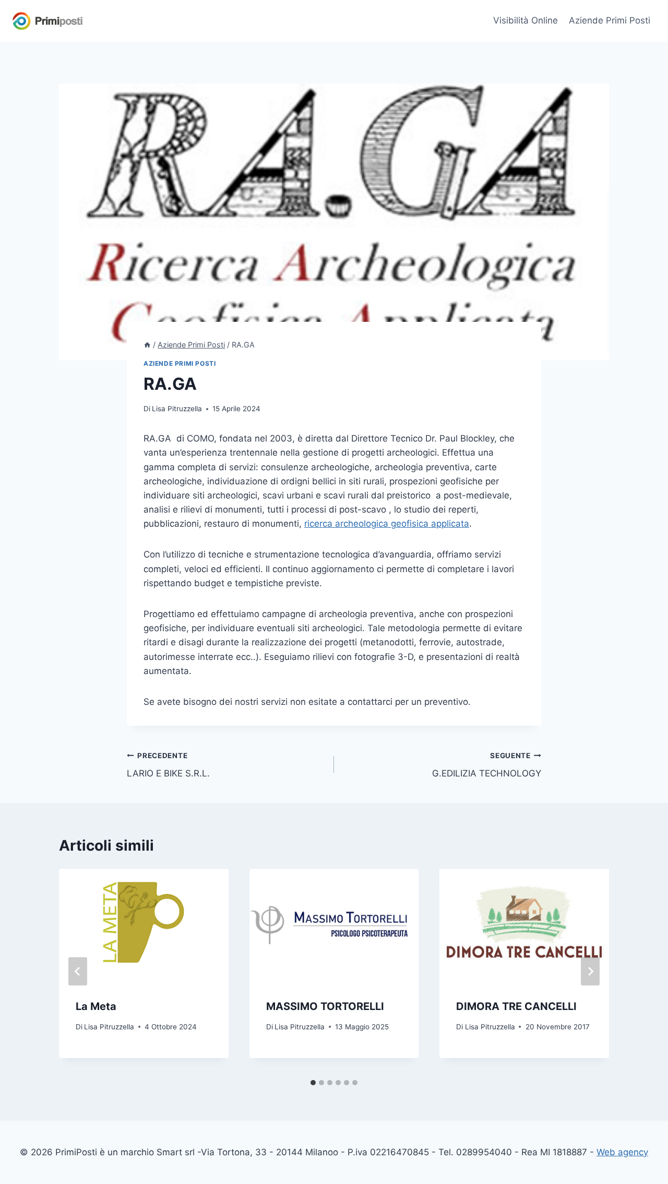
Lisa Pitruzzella (177, 408)
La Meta (96, 1006)
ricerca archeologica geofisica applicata (386, 523)
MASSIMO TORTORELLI (325, 1006)
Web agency (622, 1152)
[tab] (313, 1082)
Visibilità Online (525, 20)
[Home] (147, 344)
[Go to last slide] (77, 971)
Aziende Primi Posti (609, 20)
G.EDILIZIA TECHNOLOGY (486, 765)
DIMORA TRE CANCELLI (516, 1006)
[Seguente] (590, 971)
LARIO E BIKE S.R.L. (168, 765)
